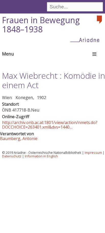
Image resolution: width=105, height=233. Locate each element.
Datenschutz (11, 156)
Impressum (93, 152)
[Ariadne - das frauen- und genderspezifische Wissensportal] (86, 39)
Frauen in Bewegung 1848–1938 (41, 25)
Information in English (41, 156)
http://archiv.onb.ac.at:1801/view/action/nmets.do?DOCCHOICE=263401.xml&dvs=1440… (49, 125)
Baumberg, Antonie (18, 138)
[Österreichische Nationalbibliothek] (100, 20)
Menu (8, 54)
